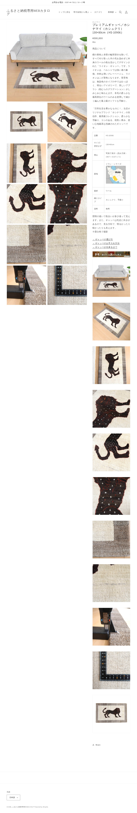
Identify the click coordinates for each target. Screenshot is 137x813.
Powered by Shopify (41, 807)
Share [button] (98, 745)
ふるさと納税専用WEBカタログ (23, 807)
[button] (82, 12)
